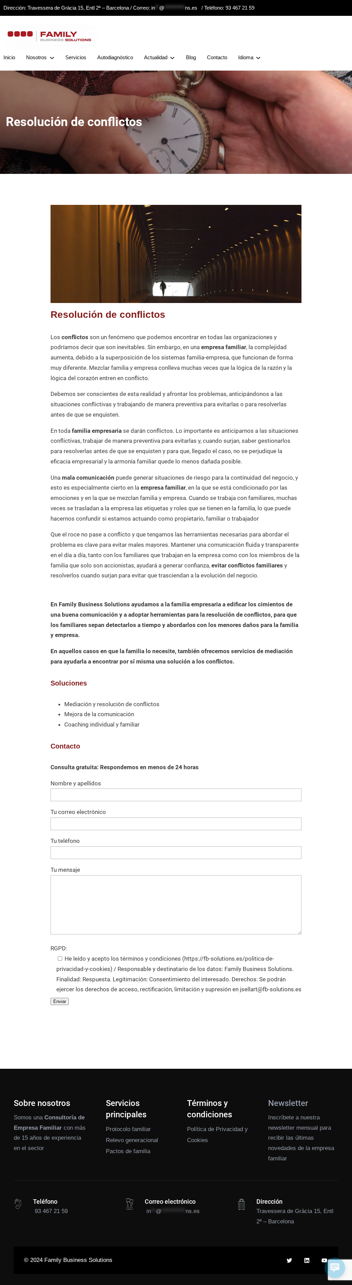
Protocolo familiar (128, 1129)
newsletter (281, 1128)
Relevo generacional (132, 1140)
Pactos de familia (128, 1151)
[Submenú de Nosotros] (52, 57)
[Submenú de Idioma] (258, 57)
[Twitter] (289, 1260)
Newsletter (288, 1103)
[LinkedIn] (307, 1260)
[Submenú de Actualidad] (172, 57)
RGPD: (59, 948)
